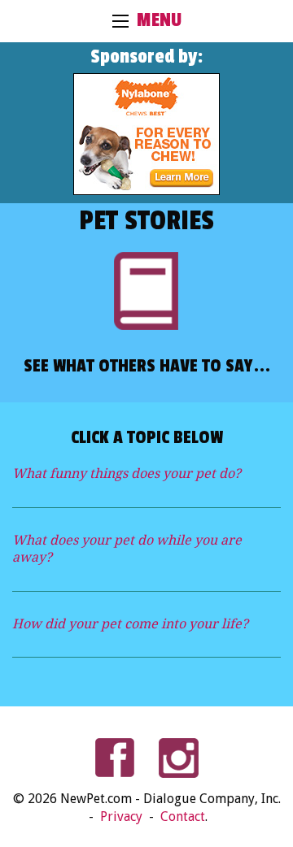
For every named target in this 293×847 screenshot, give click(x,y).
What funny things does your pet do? (126, 473)
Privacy (123, 816)
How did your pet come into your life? (130, 624)
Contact (182, 816)
